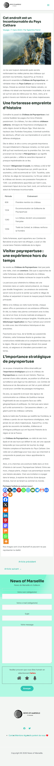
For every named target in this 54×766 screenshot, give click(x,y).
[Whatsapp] (23, 490)
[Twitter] (30, 728)
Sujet (27, 614)
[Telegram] (37, 490)
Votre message (27, 624)
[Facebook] (5, 490)
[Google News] (46, 490)
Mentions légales (22, 735)
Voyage (6, 30)
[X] (9, 490)
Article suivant (12, 569)
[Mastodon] (5, 525)
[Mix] (5, 531)
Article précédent (27, 561)
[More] (10, 494)
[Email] (32, 490)
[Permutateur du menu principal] (48, 5)
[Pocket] (5, 494)
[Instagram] (28, 490)
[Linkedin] (14, 490)
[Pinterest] (19, 490)
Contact (12, 735)
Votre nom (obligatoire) (27, 592)
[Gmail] (42, 490)
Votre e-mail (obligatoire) (27, 603)
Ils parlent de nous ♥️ (39, 735)
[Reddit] (5, 510)
